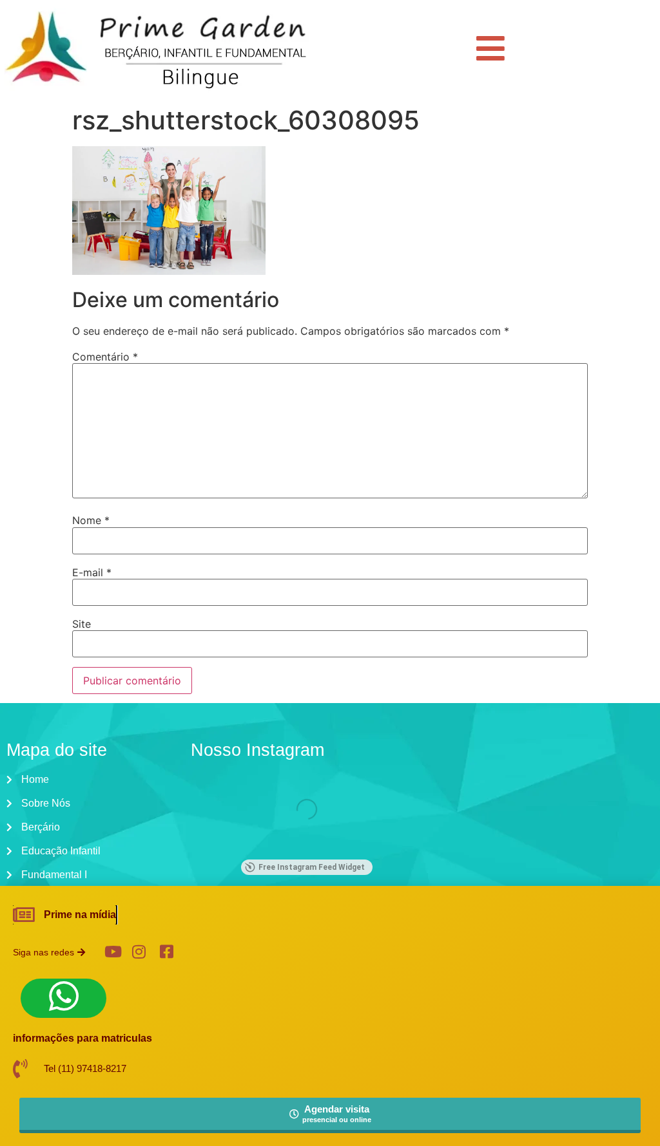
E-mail (92, 572)
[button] (58, 952)
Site (81, 624)
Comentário (105, 357)
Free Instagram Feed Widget (311, 867)
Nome (91, 520)
